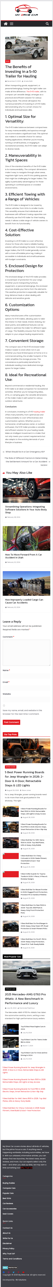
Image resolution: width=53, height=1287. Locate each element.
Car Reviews (8, 1203)
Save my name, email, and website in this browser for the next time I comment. (22, 712)
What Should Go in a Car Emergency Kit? (25, 451)
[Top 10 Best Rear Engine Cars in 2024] (11, 1030)
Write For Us (8, 1238)
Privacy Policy (8, 1248)
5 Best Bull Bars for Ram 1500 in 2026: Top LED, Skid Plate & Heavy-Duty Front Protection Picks (33, 909)
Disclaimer (7, 1243)
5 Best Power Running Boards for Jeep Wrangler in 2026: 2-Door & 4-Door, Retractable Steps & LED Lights (24, 778)
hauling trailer (39, 412)
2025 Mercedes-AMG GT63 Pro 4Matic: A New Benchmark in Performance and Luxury (25, 998)
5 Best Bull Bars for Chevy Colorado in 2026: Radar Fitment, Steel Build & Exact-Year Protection (34, 859)
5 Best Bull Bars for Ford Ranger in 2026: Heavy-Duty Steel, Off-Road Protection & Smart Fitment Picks (34, 926)
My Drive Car (23, 1275)
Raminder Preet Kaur (27, 1008)
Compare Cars (9, 1188)
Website (7, 694)
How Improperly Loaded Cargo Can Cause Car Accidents (24, 601)
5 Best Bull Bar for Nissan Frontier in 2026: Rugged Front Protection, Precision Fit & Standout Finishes (34, 892)
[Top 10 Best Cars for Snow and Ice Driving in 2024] (11, 1056)
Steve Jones (26, 790)
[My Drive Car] (6, 24)
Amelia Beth (28, 81)
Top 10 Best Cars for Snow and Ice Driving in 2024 (34, 1054)
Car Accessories (10, 1208)
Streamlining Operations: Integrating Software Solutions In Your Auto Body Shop (26, 509)
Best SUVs (7, 1198)
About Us (6, 1233)
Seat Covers (8, 1214)
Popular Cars (10, 989)
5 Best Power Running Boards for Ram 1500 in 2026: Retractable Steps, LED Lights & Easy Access (34, 811)
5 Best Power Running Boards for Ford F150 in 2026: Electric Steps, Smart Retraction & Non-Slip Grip (34, 827)
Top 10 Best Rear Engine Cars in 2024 (33, 1027)
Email (6, 682)
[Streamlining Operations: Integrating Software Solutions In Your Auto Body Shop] (26, 479)
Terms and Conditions (12, 1259)
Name (6, 670)
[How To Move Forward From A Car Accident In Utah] (26, 527)
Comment (8, 636)
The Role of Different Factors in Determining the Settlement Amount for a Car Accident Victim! (26, 462)
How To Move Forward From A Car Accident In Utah (23, 556)
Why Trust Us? (9, 1253)
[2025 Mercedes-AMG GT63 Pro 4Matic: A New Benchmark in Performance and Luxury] (26, 973)
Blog (7, 61)
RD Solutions (21, 1280)
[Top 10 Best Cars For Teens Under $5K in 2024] (11, 1043)
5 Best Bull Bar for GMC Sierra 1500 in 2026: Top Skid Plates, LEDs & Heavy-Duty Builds (32, 842)
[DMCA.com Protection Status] (10, 1267)
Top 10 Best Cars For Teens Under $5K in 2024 (34, 1040)
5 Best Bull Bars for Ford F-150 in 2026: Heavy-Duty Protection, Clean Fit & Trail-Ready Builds (33, 942)
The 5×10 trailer (32, 91)
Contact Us (7, 1228)
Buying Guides (10, 767)
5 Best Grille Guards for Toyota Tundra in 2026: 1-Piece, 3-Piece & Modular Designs (34, 876)
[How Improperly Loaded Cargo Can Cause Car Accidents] (26, 572)
